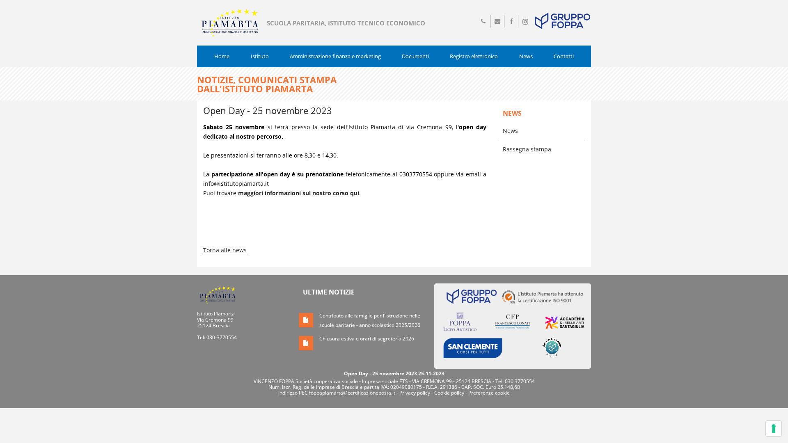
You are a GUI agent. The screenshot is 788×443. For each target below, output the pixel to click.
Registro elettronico (474, 56)
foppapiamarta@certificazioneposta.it (352, 392)
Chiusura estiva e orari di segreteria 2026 (366, 338)
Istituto (260, 56)
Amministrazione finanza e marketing (335, 56)
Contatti (564, 56)
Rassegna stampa (527, 149)
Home (221, 56)
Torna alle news (225, 250)
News (526, 56)
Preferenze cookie (489, 392)
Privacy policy (414, 392)
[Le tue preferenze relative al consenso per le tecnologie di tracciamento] (773, 428)
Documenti (415, 56)
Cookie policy (449, 392)
